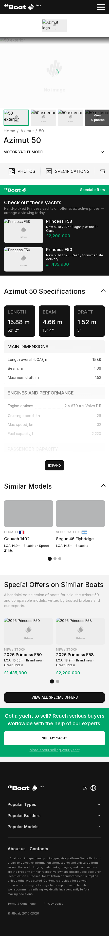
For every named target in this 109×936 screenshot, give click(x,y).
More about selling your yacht (55, 750)
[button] (54, 72)
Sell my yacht (54, 738)
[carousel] (54, 82)
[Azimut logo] (54, 25)
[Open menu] (101, 7)
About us (17, 848)
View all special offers (54, 697)
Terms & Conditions (22, 903)
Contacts (39, 848)
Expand (54, 465)
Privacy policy (53, 903)
